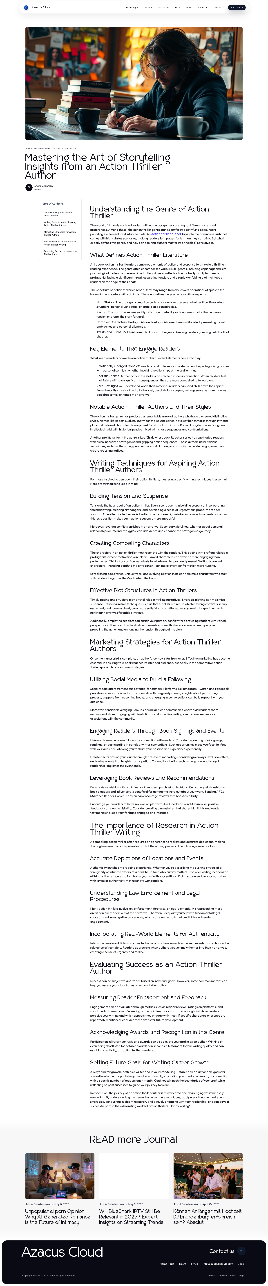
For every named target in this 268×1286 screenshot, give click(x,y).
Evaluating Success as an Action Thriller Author (60, 253)
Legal (241, 1275)
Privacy (223, 1275)
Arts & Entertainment (38, 148)
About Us (212, 1275)
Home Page (167, 1264)
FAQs (194, 1264)
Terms (233, 1275)
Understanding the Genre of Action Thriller (58, 214)
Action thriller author (166, 234)
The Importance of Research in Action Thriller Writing (60, 243)
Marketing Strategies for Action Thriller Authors (60, 233)
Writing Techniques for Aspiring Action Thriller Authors (60, 223)
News (182, 1264)
